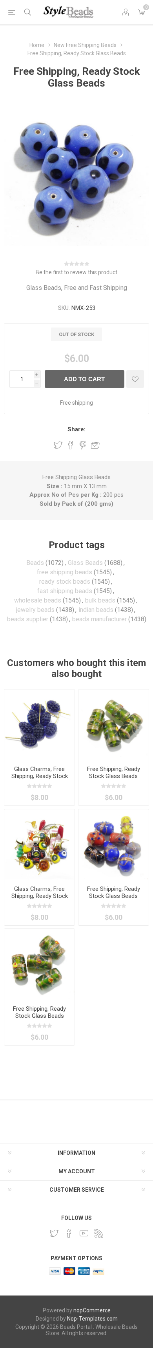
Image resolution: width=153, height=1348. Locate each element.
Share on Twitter (58, 445)
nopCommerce (92, 1310)
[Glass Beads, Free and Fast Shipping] (113, 844)
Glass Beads (85, 562)
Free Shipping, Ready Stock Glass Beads (113, 772)
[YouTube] (84, 1233)
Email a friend (95, 445)
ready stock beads (64, 581)
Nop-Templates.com (92, 1318)
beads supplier (27, 619)
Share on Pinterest (83, 445)
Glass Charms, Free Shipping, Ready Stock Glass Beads (39, 776)
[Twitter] (54, 1233)
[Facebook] (69, 1233)
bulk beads (100, 600)
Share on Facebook (70, 445)
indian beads (95, 609)
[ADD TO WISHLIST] (135, 379)
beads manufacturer (99, 619)
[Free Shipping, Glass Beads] (113, 724)
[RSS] (99, 1233)
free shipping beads (64, 572)
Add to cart (84, 379)
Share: (76, 429)
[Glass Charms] (39, 724)
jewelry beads (35, 609)
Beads (35, 562)
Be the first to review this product (76, 272)
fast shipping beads (64, 591)
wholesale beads (37, 600)
